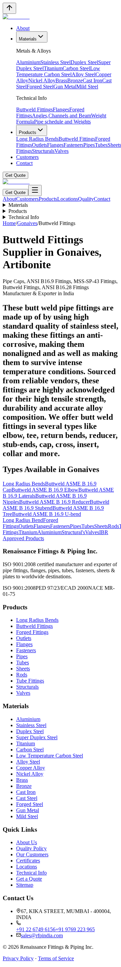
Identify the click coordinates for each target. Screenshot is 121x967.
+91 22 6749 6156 (35, 929)
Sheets (101, 526)
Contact (24, 163)
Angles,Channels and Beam (61, 115)
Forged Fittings (32, 632)
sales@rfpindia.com (42, 935)
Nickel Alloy (41, 80)
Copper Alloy (30, 768)
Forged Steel (40, 86)
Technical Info (23, 217)
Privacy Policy (18, 958)
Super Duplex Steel (36, 737)
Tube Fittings (30, 681)
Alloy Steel (83, 74)
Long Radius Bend (23, 520)
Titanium (53, 68)
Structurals (43, 151)
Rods (113, 526)
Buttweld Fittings (34, 109)
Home (9, 223)
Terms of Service (56, 958)
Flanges (61, 109)
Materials (28, 39)
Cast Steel (26, 798)
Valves (61, 151)
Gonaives (27, 223)
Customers (27, 157)
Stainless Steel (55, 62)
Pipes (89, 145)
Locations (67, 199)
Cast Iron (92, 80)
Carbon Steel (76, 68)
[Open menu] (35, 190)
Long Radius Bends (37, 139)
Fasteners (73, 145)
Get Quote (15, 175)
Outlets (39, 145)
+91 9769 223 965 (75, 929)
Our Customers (32, 854)
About (23, 28)
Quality (86, 199)
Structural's (73, 532)
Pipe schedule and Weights (62, 122)
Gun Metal (64, 86)
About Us (26, 842)
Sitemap (24, 885)
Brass (61, 80)
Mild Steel (87, 86)
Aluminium (28, 62)
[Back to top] (9, 8)
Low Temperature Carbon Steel (58, 71)
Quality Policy (31, 848)
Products (27, 132)
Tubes (101, 145)
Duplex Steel (84, 62)
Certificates (28, 860)
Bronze (75, 80)
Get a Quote (29, 879)
